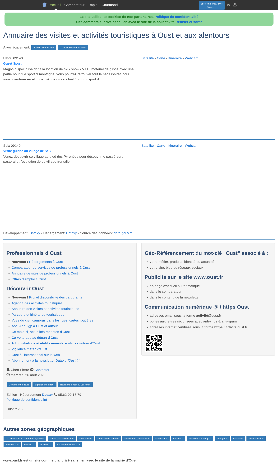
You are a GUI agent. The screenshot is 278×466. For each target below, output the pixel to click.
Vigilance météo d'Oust (29, 349)
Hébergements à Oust (46, 262)
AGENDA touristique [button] (43, 47)
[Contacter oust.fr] (235, 5)
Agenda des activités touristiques (37, 303)
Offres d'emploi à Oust (29, 279)
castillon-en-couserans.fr (137, 438)
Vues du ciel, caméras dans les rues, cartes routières (52, 320)
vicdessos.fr (161, 438)
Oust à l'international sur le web (36, 355)
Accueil (55, 5)
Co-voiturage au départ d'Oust (35, 337)
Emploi (93, 5)
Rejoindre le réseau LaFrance (75, 384)
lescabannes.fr (256, 438)
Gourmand (110, 5)
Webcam (192, 58)
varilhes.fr (178, 438)
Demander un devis (19, 384)
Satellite (147, 58)
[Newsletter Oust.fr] (228, 5)
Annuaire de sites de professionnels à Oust (45, 273)
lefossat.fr (29, 444)
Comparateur (74, 5)
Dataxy (34, 233)
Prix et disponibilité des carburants (55, 297)
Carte (161, 58)
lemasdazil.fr (12, 444)
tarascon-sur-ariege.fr (200, 438)
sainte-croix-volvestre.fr (62, 438)
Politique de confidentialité (176, 17)
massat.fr (238, 438)
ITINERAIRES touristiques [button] (73, 47)
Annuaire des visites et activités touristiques (45, 309)
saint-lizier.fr (85, 438)
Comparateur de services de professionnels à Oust (51, 267)
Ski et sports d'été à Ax (68, 444)
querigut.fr (222, 438)
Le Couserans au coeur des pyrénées (25, 438)
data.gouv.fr (123, 233)
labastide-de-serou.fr (108, 438)
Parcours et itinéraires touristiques (38, 314)
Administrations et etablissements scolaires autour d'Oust (56, 343)
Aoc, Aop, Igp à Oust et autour (35, 326)
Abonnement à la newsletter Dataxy (46, 360)
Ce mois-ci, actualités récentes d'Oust (41, 332)
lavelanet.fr (45, 444)
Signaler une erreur (44, 384)
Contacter (41, 370)
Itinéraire (175, 58)
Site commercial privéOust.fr (212, 5)
